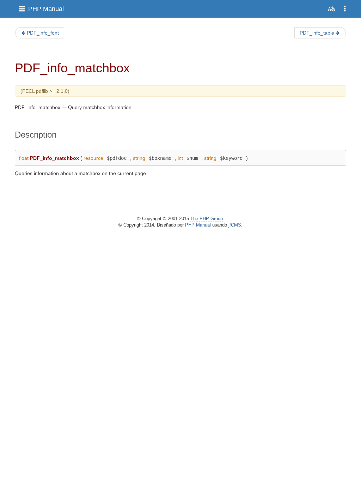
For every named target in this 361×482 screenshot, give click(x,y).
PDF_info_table (317, 33)
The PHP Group (206, 218)
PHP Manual (46, 8)
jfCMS (234, 225)
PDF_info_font (43, 33)
